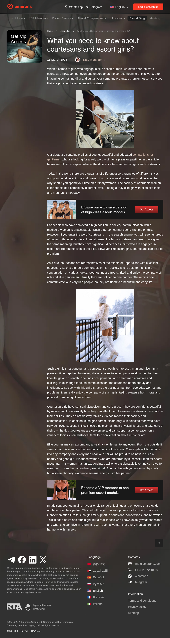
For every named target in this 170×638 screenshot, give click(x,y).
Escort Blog (137, 18)
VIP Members (39, 18)
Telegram (141, 582)
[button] (119, 7)
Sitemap (133, 613)
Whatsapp (141, 576)
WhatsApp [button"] (76, 7)
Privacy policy (137, 606)
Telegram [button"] (96, 7)
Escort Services (62, 18)
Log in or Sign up (148, 7)
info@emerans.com (148, 563)
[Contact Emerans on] (11, 559)
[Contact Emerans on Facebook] (22, 559)
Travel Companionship (92, 18)
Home (50, 31)
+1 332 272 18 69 (146, 570)
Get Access (146, 209)
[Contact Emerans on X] (43, 559)
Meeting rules (158, 18)
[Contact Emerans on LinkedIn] (32, 559)
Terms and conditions (142, 600)
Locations (118, 18)
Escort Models (15, 18)
